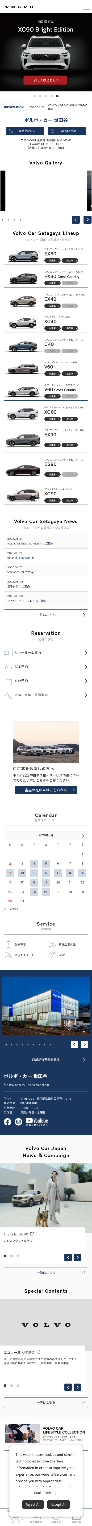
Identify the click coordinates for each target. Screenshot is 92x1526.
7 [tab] (39, 1044)
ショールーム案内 (28, 653)
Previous (76, 220)
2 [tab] (8, 220)
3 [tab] (14, 220)
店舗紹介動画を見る (46, 1060)
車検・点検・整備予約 (31, 695)
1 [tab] (2, 220)
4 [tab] (20, 220)
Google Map (68, 131)
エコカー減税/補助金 (19, 1352)
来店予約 (21, 681)
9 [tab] (50, 1044)
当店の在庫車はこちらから (46, 790)
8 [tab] (44, 1044)
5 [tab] (28, 1044)
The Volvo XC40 (16, 1234)
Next (88, 220)
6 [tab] (33, 1044)
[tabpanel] (46, 191)
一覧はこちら (46, 615)
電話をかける (27, 131)
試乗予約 (21, 667)
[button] (35, 96)
